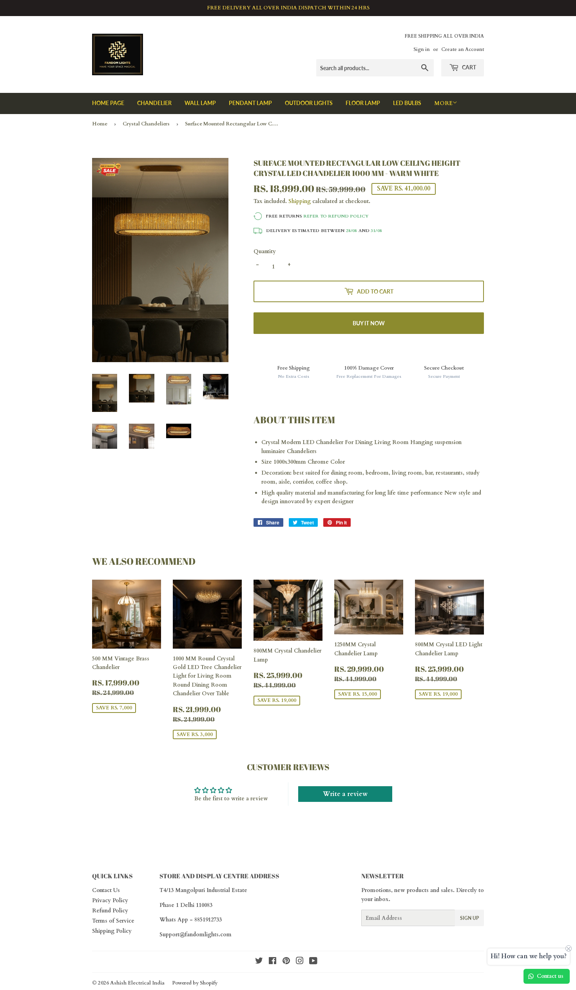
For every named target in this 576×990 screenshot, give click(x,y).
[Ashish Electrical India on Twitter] (259, 962)
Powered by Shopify (194, 982)
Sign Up (469, 918)
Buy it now (369, 323)
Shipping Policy (112, 931)
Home (99, 123)
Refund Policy (110, 910)
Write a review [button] (345, 794)
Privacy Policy (110, 900)
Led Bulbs (407, 103)
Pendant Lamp (250, 103)
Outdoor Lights (309, 103)
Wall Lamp (200, 103)
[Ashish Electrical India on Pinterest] (286, 962)
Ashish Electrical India (137, 982)
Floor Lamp (363, 103)
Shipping (299, 201)
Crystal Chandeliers (146, 123)
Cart (468, 67)
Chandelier (154, 103)
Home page (108, 103)
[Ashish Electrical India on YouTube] (313, 962)
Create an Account (462, 49)
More (443, 103)
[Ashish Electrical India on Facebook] (272, 962)
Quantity (265, 251)
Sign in (421, 49)
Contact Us (106, 890)
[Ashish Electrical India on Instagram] (300, 962)
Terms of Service (113, 921)
